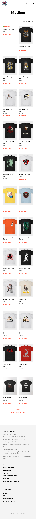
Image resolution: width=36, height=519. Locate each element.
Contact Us (6, 504)
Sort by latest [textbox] (27, 21)
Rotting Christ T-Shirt (8, 29)
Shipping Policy (7, 473)
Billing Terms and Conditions (11, 481)
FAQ (4, 496)
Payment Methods (8, 498)
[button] (25, 3)
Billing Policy (6, 478)
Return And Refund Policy (10, 475)
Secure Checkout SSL (9, 501)
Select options (7, 34)
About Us (5, 493)
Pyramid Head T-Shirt (24, 174)
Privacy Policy (7, 470)
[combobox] (25, 21)
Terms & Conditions (8, 467)
